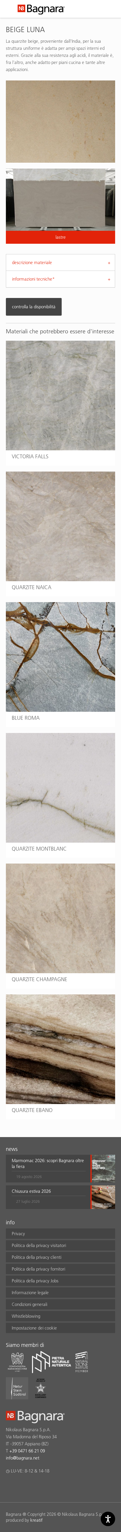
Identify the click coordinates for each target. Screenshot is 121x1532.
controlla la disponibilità (34, 306)
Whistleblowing (26, 1316)
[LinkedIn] (32, 1486)
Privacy (18, 1233)
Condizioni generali (29, 1304)
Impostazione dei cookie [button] (34, 1328)
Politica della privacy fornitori (38, 1269)
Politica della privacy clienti (36, 1257)
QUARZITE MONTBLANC (39, 848)
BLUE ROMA (26, 717)
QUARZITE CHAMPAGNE (39, 979)
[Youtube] (43, 1486)
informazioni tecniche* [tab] (33, 279)
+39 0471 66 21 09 (27, 1451)
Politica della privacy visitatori (39, 1245)
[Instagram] (20, 1486)
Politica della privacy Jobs (35, 1281)
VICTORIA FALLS (30, 456)
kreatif (36, 1520)
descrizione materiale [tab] (32, 262)
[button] (49, 1168)
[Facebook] (9, 1486)
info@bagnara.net (22, 1458)
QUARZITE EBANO (32, 1110)
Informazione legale (30, 1292)
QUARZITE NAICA (31, 587)
